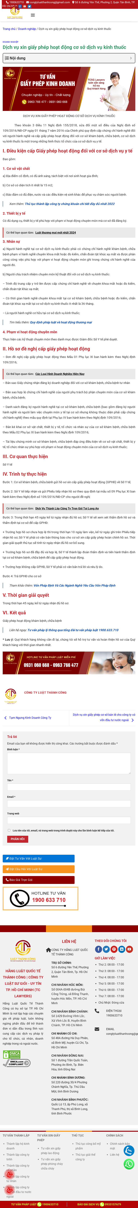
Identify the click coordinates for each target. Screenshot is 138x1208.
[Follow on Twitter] (29, 6)
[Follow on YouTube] (24, 6)
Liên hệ (114, 1154)
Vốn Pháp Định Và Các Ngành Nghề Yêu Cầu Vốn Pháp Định (74, 585)
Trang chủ (9, 29)
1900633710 (16, 2)
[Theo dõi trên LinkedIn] (121, 949)
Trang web (13, 813)
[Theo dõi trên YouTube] (129, 949)
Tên (10, 780)
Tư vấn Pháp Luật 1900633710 (34, 1204)
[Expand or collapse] (131, 58)
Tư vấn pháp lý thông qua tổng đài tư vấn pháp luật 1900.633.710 (72, 630)
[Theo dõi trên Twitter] (106, 949)
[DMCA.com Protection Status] (12, 1054)
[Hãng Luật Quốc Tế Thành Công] (16, 17)
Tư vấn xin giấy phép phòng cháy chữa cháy (52, 1164)
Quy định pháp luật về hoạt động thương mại (61, 322)
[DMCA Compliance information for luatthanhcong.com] (17, 1063)
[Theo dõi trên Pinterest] (114, 949)
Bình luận (13, 749)
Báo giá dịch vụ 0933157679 (99, 1204)
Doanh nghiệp (27, 29)
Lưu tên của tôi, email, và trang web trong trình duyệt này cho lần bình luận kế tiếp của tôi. (63, 830)
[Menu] (33, 15)
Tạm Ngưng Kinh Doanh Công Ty (29, 718)
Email (11, 796)
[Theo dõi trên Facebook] (98, 949)
